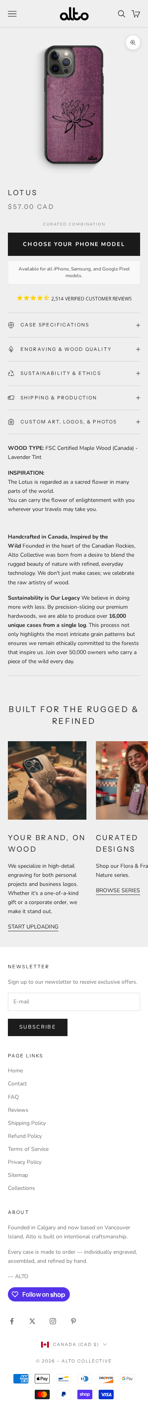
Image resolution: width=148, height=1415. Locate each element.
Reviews (18, 1110)
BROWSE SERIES (118, 890)
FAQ (13, 1097)
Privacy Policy (24, 1162)
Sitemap (18, 1175)
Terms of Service (28, 1149)
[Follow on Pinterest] (73, 1321)
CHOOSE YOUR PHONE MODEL (74, 244)
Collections (21, 1188)
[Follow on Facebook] (12, 1321)
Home (15, 1070)
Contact (17, 1083)
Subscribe (37, 1027)
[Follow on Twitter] (32, 1321)
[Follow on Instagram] (53, 1321)
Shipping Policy (27, 1123)
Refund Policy (25, 1136)
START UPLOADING (33, 926)
